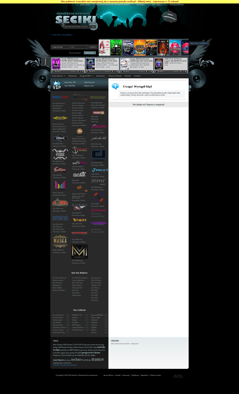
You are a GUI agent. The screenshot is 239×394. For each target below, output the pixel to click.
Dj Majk (99, 327)
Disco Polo (94, 119)
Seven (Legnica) (58, 192)
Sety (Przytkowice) (59, 103)
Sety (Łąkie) (95, 203)
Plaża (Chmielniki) (59, 290)
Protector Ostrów (77, 123)
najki (69, 5)
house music (72, 347)
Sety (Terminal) (96, 283)
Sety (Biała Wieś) (96, 162)
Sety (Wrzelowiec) (97, 130)
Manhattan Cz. (57, 285)
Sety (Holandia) (58, 143)
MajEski (125, 5)
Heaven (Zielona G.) (59, 126)
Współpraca (135, 375)
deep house (87, 345)
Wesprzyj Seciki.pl (114, 76)
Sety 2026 (94, 300)
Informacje (125, 375)
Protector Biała (77, 113)
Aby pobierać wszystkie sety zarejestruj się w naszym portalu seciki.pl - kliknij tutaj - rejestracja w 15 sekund (119, 1)
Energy (101, 345)
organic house (65, 353)
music (85, 350)
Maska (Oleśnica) (58, 250)
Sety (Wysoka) (57, 226)
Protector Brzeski (77, 118)
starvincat (58, 360)
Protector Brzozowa (78, 103)
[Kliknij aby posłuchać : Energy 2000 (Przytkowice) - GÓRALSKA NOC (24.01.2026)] (136, 71)
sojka (93, 355)
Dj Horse (99, 325)
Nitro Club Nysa (77, 283)
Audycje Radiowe (80, 327)
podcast (72, 353)
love (87, 347)
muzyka (95, 350)
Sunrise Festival (61, 317)
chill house (67, 344)
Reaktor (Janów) (58, 280)
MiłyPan (77, 350)
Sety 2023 (94, 293)
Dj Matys (80, 317)
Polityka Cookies (155, 375)
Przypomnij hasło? (75, 53)
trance (98, 359)
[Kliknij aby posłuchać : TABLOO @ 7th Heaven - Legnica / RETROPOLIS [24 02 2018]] (170, 71)
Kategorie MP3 (85, 76)
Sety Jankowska (96, 144)
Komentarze (100, 76)
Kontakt (128, 76)
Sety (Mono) (95, 288)
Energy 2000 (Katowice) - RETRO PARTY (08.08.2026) (72, 60)
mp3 (81, 350)
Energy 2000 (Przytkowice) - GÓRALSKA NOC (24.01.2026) (141, 60)
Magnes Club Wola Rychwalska (78, 197)
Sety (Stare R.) (76, 213)
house (64, 347)
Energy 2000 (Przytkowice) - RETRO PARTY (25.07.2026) (106, 60)
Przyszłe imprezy (199, 43)
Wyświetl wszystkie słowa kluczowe (65, 365)
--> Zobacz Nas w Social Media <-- (62, 35)
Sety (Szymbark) (77, 155)
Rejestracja (72, 76)
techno (76, 359)
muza (90, 350)
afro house (57, 344)
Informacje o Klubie (59, 111)
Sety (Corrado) (96, 213)
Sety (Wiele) (95, 174)
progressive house (91, 352)
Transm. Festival (61, 330)
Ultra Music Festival (61, 327)
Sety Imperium (96, 278)
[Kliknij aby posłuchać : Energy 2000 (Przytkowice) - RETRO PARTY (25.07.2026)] (102, 71)
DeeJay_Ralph (99, 317)
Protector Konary (77, 110)
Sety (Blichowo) (58, 208)
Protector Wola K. (78, 115)
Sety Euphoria (57, 283)
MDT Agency (80, 325)
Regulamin (144, 375)
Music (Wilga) (57, 288)
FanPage (137, 76)
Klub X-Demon (96, 280)
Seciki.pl (75, 375)
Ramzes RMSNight (99, 315)
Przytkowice (70, 355)
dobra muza (95, 345)
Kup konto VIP (70, 82)
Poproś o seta (89, 86)
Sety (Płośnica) (96, 229)
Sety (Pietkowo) (77, 239)
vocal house (67, 363)
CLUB (74, 345)
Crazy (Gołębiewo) (78, 280)
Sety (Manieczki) (96, 103)
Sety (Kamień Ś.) (58, 161)
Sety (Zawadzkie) (77, 166)
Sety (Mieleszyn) (77, 260)
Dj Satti (80, 320)
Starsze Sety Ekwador (98, 105)
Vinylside (80, 322)
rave (76, 355)
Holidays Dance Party (79, 141)
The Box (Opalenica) (59, 278)
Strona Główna (57, 76)
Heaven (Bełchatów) (59, 129)
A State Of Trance (80, 330)
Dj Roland (99, 320)
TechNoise (86, 360)
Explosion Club (77, 288)
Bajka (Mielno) (77, 285)
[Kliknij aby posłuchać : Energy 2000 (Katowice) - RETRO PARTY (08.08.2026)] (68, 71)
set (86, 355)
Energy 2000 (57, 347)
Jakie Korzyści (89, 82)
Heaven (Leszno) (58, 124)
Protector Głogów (78, 105)
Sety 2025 (94, 298)
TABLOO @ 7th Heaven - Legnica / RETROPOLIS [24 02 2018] (175, 61)
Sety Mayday (61, 322)
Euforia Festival (61, 325)
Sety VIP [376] (70, 86)
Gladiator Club (96, 285)
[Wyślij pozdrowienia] (175, 16)
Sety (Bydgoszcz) (96, 187)
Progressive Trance (59, 355)
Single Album (76, 295)
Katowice (82, 347)
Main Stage (93, 347)
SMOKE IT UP (80, 315)
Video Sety (94, 121)
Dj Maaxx (99, 322)
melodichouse (64, 350)
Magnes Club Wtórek (79, 194)
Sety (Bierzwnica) (58, 229)
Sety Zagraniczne (61, 315)
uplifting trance (58, 363)
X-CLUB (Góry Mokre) (79, 278)
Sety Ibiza (75, 290)
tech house (67, 360)
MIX (72, 350)
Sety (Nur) (75, 180)
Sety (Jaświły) (57, 175)
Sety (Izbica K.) (77, 223)
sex (88, 355)
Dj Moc (99, 330)
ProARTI (78, 353)
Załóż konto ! (89, 53)
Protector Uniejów (78, 108)
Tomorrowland (61, 320)
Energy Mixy (57, 108)
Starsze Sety (76, 293)
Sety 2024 (94, 295)
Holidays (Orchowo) (78, 138)
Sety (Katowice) (58, 106)
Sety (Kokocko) (58, 224)
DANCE (80, 345)
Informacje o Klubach (79, 125)
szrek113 (140, 5)
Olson (84, 5)
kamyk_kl (157, 5)
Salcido (81, 355)
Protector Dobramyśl (78, 120)
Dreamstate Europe (61, 332)
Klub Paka (94, 290)
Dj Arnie (99, 332)
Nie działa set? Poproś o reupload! (149, 104)
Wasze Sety (94, 116)
